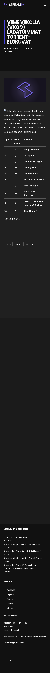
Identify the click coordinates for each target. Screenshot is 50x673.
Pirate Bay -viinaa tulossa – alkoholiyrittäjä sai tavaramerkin (24, 513)
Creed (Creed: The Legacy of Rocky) (33, 203)
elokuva (8, 244)
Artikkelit (11, 590)
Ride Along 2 (30, 211)
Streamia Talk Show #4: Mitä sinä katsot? (22, 551)
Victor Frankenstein (34, 180)
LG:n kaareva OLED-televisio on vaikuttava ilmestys (23, 463)
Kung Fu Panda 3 (32, 150)
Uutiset (10, 604)
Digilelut (9, 51)
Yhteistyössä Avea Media (15, 537)
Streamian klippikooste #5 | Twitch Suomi (22, 544)
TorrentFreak (29, 132)
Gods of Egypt (31, 186)
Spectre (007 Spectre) (30, 193)
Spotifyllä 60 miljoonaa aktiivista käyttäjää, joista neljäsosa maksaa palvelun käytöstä (24, 362)
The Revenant (31, 174)
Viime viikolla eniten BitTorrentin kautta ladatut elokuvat (23, 413)
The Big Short (31, 168)
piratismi (18, 244)
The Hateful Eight (33, 162)
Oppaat (10, 599)
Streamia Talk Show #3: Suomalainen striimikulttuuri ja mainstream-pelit (20, 567)
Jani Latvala (11, 48)
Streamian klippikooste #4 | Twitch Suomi (23, 558)
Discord (23, 636)
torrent (29, 244)
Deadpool (29, 156)
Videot (10, 608)
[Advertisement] (25, 287)
